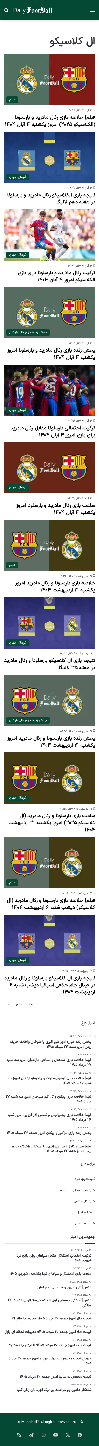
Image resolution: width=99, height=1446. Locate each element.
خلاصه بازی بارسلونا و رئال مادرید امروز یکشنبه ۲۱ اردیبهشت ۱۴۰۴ (55, 586)
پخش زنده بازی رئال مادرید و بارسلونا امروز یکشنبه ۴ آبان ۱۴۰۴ (51, 354)
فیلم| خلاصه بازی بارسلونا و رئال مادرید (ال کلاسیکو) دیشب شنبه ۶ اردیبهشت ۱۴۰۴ (51, 904)
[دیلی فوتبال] (33, 10)
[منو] (92, 12)
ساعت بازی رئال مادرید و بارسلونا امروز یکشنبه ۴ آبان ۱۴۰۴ (55, 509)
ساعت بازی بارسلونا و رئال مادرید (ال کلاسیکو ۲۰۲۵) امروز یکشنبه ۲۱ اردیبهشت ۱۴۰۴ (51, 823)
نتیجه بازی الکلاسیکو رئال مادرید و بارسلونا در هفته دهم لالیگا (51, 198)
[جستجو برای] (6, 12)
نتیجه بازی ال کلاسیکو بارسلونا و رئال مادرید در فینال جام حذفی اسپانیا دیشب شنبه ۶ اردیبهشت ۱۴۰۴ (49, 985)
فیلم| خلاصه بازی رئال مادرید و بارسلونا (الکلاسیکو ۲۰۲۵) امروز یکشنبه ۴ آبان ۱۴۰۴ (50, 121)
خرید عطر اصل (85, 1223)
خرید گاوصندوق (84, 1201)
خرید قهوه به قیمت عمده (77, 1190)
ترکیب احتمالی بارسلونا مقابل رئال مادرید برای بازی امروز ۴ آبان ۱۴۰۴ (52, 431)
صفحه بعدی (24, 1004)
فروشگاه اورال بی (83, 1212)
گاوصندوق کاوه (85, 1179)
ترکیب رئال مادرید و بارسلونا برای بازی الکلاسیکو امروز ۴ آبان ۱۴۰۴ (56, 276)
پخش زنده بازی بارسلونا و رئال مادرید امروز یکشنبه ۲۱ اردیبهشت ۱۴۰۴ (51, 741)
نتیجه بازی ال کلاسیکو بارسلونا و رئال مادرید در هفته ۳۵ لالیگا (49, 664)
